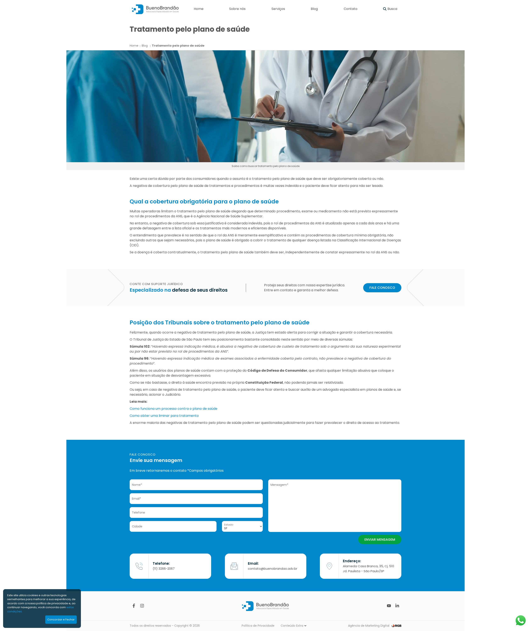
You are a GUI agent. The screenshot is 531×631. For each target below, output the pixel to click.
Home (198, 8)
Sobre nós (237, 8)
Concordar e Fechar (61, 619)
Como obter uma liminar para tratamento (164, 415)
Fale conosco (382, 287)
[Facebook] (134, 606)
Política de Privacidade (258, 626)
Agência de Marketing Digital (368, 626)
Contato (350, 8)
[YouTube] (389, 606)
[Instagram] (142, 606)
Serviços (278, 8)
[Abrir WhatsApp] (520, 620)
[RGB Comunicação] (396, 625)
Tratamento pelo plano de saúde (178, 46)
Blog (314, 8)
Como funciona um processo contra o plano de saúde (173, 408)
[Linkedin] (397, 606)
